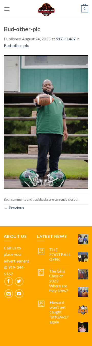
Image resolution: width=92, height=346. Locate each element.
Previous (14, 207)
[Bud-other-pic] (46, 121)
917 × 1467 (66, 38)
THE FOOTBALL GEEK (60, 254)
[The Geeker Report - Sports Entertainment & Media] (46, 9)
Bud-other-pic (16, 45)
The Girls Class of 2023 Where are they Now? (58, 281)
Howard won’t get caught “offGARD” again (59, 312)
